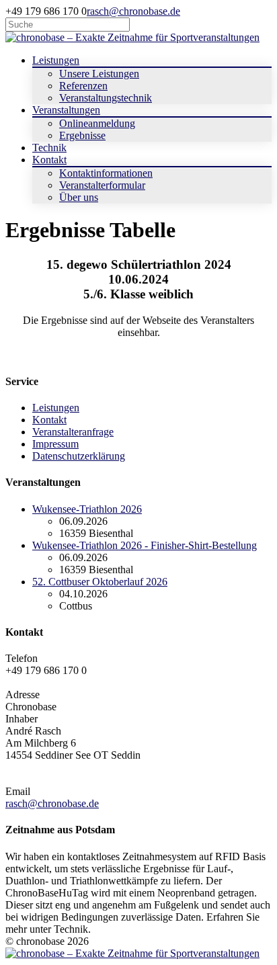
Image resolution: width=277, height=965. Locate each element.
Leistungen (55, 407)
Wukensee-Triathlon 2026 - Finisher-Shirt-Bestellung (144, 545)
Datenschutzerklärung (78, 456)
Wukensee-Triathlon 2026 (87, 509)
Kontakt (49, 419)
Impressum (55, 444)
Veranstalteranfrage (73, 431)
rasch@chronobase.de (133, 11)
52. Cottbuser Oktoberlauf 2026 (99, 581)
